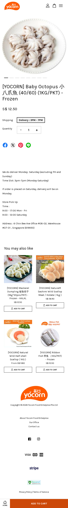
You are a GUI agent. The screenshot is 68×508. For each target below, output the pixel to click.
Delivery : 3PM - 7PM (31, 120)
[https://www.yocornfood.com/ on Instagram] (38, 440)
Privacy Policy (25, 492)
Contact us (34, 426)
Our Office (34, 422)
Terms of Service (41, 492)
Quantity (7, 128)
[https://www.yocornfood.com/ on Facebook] (29, 440)
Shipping (7, 120)
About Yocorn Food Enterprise (34, 418)
